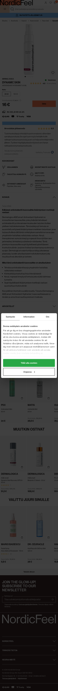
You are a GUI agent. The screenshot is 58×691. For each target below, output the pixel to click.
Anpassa (27, 372)
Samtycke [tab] (10, 316)
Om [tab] (47, 316)
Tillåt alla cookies (29, 363)
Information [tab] (29, 316)
